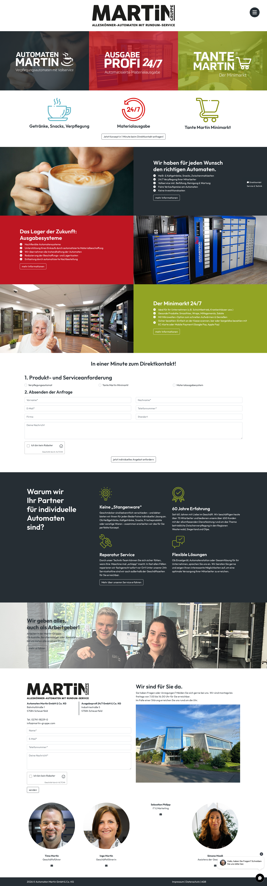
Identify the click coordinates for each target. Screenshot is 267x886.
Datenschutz (193, 881)
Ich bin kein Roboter (42, 445)
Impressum (178, 881)
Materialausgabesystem (190, 385)
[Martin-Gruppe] (58, 690)
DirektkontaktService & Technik (254, 184)
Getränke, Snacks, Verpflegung (59, 126)
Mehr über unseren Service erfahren (121, 582)
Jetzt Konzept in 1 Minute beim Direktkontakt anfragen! (133, 136)
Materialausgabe (133, 126)
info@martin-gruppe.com (41, 723)
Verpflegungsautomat (40, 385)
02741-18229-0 (39, 719)
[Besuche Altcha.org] (61, 445)
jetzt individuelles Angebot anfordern (133, 459)
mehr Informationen (166, 197)
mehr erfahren (37, 648)
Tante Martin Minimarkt (208, 127)
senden (33, 789)
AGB (203, 881)
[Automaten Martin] (59, 109)
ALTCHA (59, 452)
